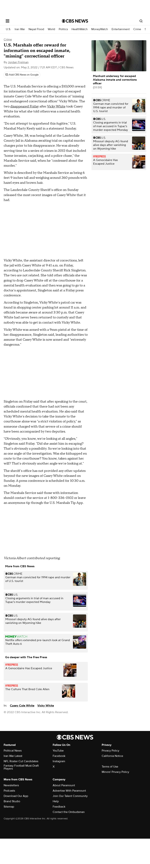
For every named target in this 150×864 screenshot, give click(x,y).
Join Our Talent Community (70, 796)
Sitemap (9, 806)
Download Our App (16, 796)
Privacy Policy (110, 750)
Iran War (20, 29)
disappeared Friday (24, 106)
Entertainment (121, 29)
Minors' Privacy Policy (115, 771)
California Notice (112, 755)
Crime (137, 29)
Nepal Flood (36, 29)
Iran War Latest (13, 755)
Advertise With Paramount (69, 790)
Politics (63, 29)
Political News (13, 750)
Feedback (59, 806)
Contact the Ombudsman (69, 812)
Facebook (59, 755)
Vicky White (56, 106)
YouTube (58, 750)
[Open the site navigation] (29, 21)
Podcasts (9, 790)
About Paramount (64, 785)
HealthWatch (80, 29)
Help (56, 801)
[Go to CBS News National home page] (75, 21)
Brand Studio (12, 801)
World (51, 29)
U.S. (8, 29)
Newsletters (11, 785)
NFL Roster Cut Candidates (21, 761)
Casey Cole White (22, 705)
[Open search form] (141, 21)
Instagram (59, 761)
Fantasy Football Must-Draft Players (21, 767)
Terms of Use (110, 766)
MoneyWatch (99, 29)
